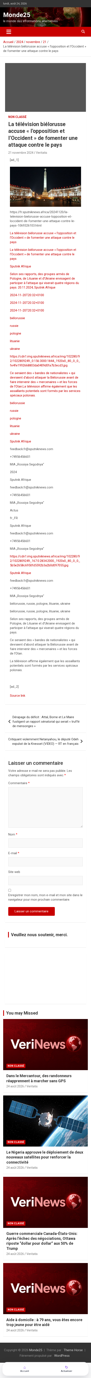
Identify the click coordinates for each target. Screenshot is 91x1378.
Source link (17, 696)
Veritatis (41, 152)
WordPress (62, 1356)
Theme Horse (73, 1350)
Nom (12, 834)
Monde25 (16, 15)
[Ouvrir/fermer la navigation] (8, 32)
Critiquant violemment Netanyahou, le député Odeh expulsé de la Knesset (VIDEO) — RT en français (43, 741)
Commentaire (19, 783)
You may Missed (22, 1013)
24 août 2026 (15, 1086)
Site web (14, 872)
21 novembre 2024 (20, 152)
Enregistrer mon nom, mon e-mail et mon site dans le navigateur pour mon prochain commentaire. (45, 897)
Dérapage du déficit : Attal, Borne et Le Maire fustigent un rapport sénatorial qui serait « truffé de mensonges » (46, 721)
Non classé (17, 117)
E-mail (13, 853)
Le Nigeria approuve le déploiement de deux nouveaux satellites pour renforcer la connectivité (44, 1157)
